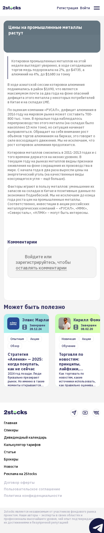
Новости (11, 466)
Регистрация (67, 8)
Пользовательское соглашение (32, 489)
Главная (10, 423)
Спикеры (11, 430)
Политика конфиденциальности (33, 495)
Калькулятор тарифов (22, 445)
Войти (85, 8)
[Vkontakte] (96, 413)
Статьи (10, 452)
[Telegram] (74, 413)
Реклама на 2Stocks (20, 474)
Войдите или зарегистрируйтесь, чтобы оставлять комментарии (43, 262)
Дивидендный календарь (25, 437)
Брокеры (11, 459)
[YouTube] (85, 413)
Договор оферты (19, 482)
